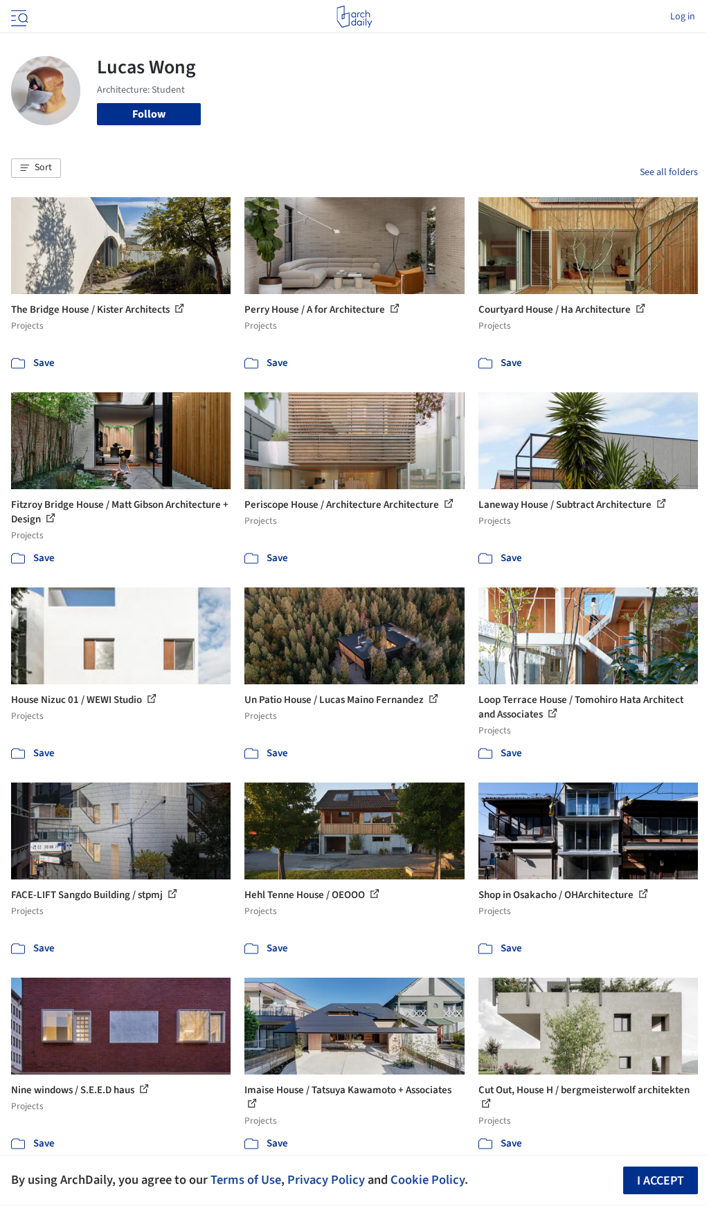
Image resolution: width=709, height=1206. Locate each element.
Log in (682, 16)
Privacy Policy (326, 1180)
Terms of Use (245, 1180)
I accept (660, 1180)
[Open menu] (18, 16)
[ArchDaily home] (354, 17)
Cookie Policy (428, 1180)
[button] (36, 168)
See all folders (669, 172)
